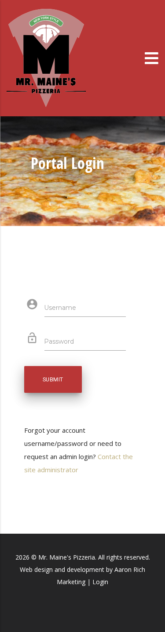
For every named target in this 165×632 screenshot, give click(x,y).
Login (100, 582)
